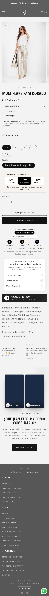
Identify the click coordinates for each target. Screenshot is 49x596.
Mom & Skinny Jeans (11, 531)
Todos (5, 513)
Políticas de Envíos (11, 561)
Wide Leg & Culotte (11, 536)
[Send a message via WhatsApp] (44, 591)
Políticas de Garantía (12, 566)
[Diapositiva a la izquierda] (18, 88)
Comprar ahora (24, 220)
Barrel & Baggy (9, 527)
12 (6, 147)
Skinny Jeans (8, 502)
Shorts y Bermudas (11, 522)
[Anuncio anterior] (5, 3)
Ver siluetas (22, 447)
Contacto (7, 575)
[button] (24, 135)
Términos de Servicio (12, 557)
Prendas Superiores (11, 488)
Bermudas (6, 484)
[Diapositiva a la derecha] (30, 88)
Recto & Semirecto (11, 497)
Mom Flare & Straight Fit (18, 165)
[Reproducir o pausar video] (8, 405)
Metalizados (8, 518)
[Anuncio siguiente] (44, 3)
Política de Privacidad (13, 571)
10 (6, 154)
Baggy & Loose (9, 493)
